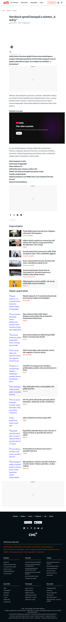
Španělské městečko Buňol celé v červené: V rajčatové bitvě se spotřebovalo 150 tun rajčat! (39, 433)
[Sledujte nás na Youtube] (38, 528)
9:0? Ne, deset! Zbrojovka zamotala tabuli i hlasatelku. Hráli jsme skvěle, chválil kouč (39, 401)
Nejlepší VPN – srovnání (30, 597)
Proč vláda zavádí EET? (52, 568)
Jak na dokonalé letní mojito (31, 576)
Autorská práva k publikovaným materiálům (19, 614)
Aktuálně (6, 558)
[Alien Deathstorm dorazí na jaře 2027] (15, 422)
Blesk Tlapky (17, 547)
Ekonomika (24, 2)
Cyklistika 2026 (7, 602)
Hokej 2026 (6, 592)
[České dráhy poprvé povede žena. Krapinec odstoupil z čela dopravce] (15, 233)
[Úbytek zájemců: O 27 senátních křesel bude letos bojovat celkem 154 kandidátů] (15, 302)
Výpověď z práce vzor (52, 573)
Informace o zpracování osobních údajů (19, 616)
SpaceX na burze (29, 588)
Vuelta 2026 (40, 552)
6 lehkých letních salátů (30, 578)
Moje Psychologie (8, 547)
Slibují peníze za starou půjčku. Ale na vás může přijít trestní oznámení (39, 282)
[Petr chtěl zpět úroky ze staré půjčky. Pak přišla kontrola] (15, 391)
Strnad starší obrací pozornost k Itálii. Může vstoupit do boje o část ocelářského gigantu (39, 253)
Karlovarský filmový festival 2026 (33, 562)
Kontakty (15, 516)
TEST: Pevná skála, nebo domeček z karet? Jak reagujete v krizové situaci (38, 351)
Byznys (9, 10)
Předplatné (38, 516)
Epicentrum (6, 562)
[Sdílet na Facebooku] (10, 215)
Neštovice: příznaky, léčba (10, 564)
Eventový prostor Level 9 (16, 552)
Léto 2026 (28, 558)
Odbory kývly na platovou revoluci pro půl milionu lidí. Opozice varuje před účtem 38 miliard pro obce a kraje (39, 243)
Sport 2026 (7, 584)
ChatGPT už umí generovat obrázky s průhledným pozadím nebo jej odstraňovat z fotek (39, 368)
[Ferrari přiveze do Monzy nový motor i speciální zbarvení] (15, 453)
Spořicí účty (49, 590)
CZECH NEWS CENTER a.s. (39, 608)
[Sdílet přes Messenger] (17, 215)
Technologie (28, 584)
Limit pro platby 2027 (52, 592)
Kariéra (51, 516)
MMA (5, 588)
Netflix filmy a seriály (30, 599)
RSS (45, 516)
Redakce (23, 516)
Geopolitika (33, 2)
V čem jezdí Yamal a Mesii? (10, 566)
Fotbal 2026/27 (7, 590)
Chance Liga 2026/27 (30, 552)
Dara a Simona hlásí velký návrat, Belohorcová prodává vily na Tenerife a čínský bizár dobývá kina (37, 316)
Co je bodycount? (8, 573)
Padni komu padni (51, 570)
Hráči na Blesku (27, 547)
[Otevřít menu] (61, 2)
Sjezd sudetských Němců (53, 566)
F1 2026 (5, 597)
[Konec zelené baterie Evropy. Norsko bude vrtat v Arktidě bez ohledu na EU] (15, 263)
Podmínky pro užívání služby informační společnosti (43, 614)
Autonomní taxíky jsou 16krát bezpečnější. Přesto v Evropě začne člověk (39, 336)
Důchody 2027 (50, 595)
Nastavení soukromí (40, 616)
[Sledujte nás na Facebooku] (31, 528)
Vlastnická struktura (50, 616)
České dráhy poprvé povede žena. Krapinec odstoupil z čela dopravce (39, 232)
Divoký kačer (50, 575)
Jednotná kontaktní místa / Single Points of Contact (21, 618)
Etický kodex (37, 618)
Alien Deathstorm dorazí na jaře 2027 (37, 418)
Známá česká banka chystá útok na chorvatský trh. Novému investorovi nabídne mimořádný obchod (37, 272)
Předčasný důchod (51, 588)
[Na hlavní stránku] (6, 2)
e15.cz (3, 10)
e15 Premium (14, 2)
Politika (49, 558)
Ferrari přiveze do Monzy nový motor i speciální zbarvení (37, 450)
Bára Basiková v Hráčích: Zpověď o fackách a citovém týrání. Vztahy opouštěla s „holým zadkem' (39, 464)
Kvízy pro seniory (8, 569)
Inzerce (30, 516)
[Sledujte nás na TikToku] (42, 528)
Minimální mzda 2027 (52, 597)
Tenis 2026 (6, 595)
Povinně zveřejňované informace (49, 618)
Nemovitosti (12, 549)
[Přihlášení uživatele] (58, 2)
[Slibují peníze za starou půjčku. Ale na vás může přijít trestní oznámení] (15, 283)
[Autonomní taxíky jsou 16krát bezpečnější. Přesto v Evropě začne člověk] (15, 340)
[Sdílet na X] (14, 215)
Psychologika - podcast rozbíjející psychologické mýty (32, 549)
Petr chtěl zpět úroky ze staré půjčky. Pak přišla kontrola (38, 388)
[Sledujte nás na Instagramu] (34, 528)
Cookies (32, 616)
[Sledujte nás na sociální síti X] (27, 528)
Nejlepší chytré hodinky (30, 595)
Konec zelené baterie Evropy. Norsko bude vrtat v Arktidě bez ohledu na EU (39, 262)
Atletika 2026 (7, 599)
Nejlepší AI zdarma (29, 592)
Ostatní (14, 10)
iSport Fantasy (37, 547)
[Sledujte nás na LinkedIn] (24, 528)
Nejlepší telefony (29, 590)
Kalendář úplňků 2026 (9, 571)
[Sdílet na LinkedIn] (21, 215)
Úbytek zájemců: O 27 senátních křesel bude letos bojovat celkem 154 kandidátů (39, 297)
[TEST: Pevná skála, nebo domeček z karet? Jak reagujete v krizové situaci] (15, 355)
